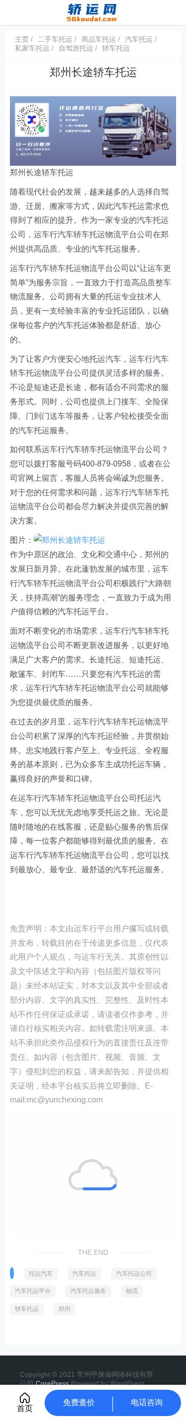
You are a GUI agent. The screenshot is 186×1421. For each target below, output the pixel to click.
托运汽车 (41, 1273)
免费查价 (79, 1402)
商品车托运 (98, 39)
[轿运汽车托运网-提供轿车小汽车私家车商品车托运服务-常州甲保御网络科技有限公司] (93, 11)
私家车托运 (32, 48)
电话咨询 (147, 1402)
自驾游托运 (76, 48)
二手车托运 (55, 39)
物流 (132, 1291)
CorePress (52, 1383)
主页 (22, 39)
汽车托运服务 (88, 1291)
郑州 (64, 1308)
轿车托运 (116, 48)
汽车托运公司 (134, 1273)
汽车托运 (139, 39)
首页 (25, 1408)
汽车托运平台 (33, 1291)
